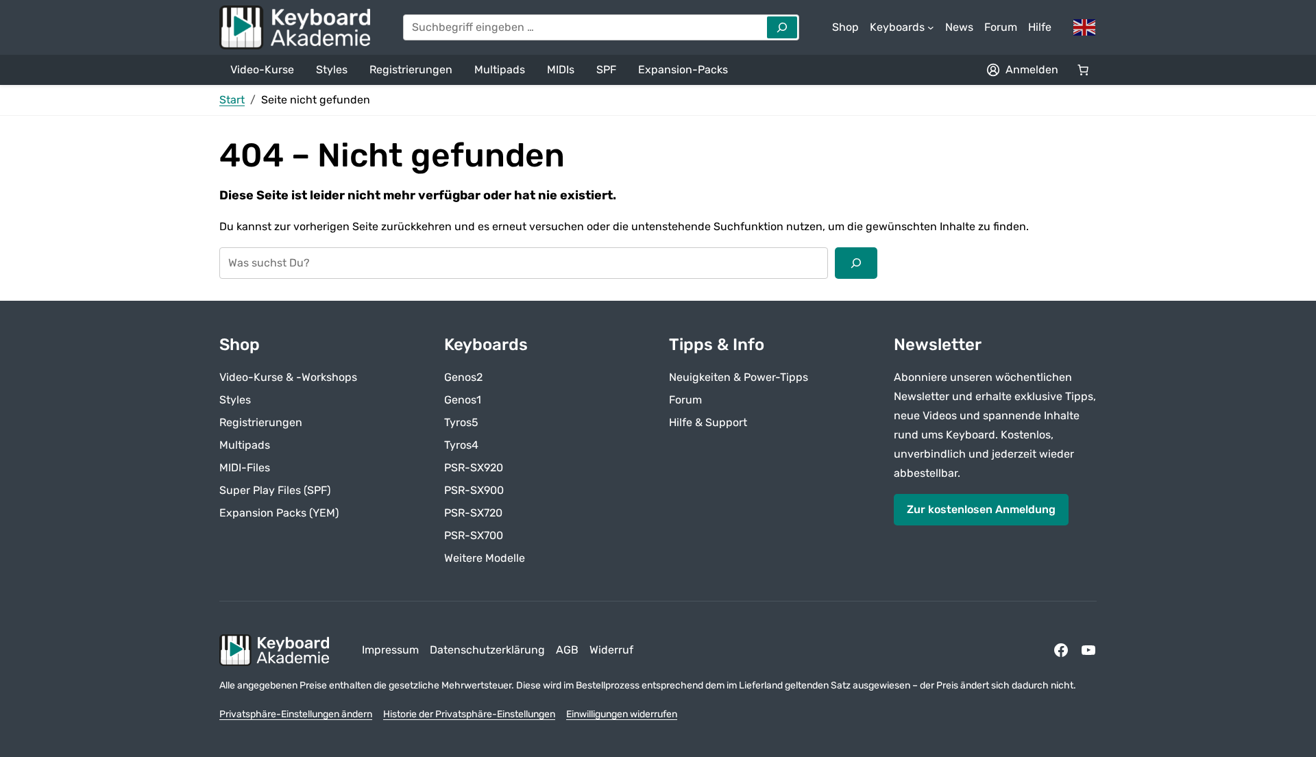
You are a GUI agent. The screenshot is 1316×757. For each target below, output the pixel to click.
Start (232, 99)
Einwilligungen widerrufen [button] (621, 714)
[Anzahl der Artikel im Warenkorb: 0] (1083, 70)
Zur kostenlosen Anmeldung (981, 509)
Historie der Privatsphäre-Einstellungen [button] (469, 714)
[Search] (782, 27)
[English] (1085, 26)
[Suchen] (856, 263)
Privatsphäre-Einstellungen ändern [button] (295, 714)
